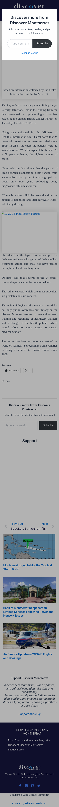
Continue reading (29, 53)
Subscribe (42, 43)
